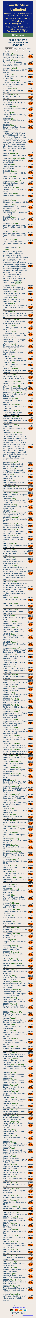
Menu (21, 35)
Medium (29, 48)
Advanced (20, 50)
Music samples (27, 50)
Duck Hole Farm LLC (28, 1315)
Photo (18, 282)
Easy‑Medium (22, 48)
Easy (16, 48)
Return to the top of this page (18, 1307)
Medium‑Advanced (11, 50)
